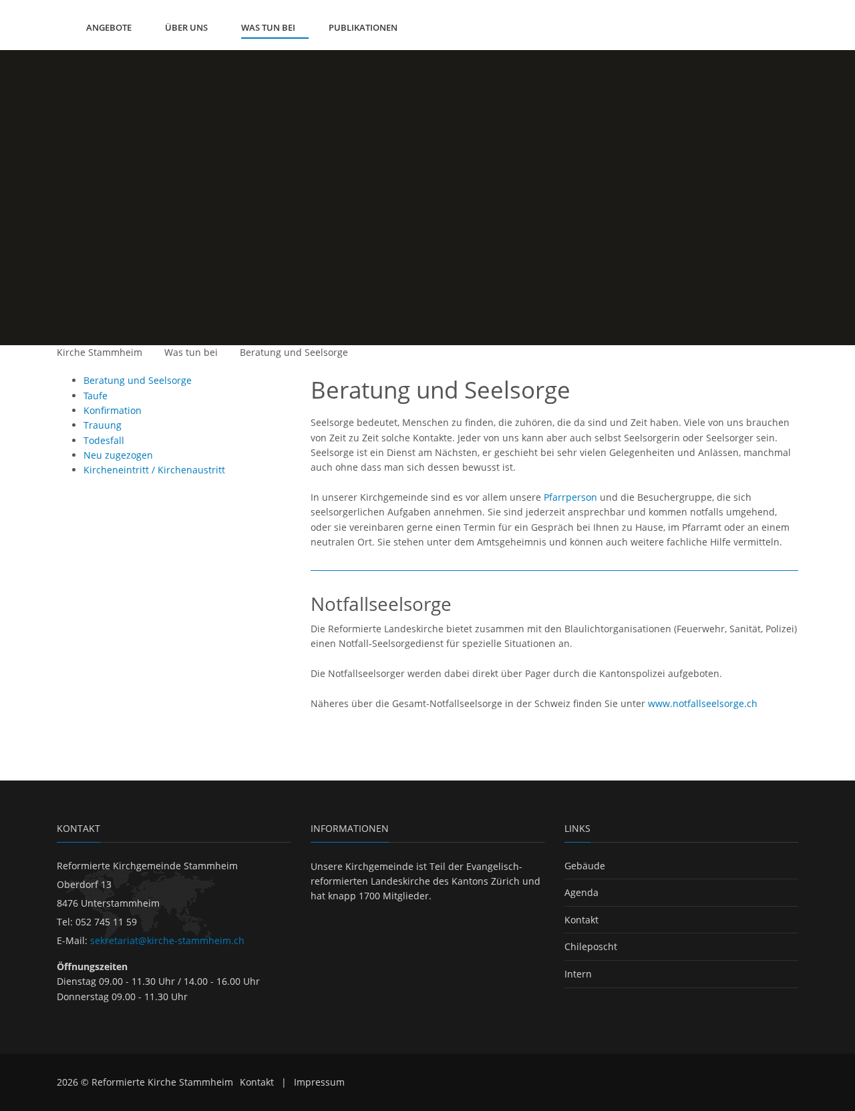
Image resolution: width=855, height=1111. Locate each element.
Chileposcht (590, 946)
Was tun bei (191, 352)
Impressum (319, 1082)
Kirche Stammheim (99, 352)
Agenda (581, 892)
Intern (578, 973)
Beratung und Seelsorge (294, 352)
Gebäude (584, 865)
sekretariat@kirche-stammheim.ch (167, 940)
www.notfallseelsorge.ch (702, 703)
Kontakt (581, 919)
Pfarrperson (570, 497)
